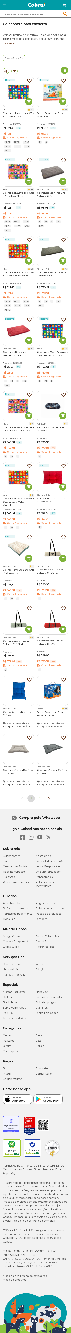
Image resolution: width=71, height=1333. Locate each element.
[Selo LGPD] (52, 1156)
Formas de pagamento (17, 913)
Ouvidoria (42, 919)
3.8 (66, 708)
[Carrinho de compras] (64, 5)
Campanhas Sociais (15, 866)
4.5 (66, 110)
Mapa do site (11, 1276)
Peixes (40, 1046)
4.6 (32, 189)
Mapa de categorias (34, 1276)
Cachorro (8, 1035)
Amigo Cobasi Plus (47, 936)
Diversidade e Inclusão (50, 861)
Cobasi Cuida (11, 946)
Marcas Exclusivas (14, 992)
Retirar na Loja (45, 946)
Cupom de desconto (49, 997)
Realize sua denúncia (16, 882)
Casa (39, 1040)
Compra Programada (16, 941)
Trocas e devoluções (48, 913)
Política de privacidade (50, 908)
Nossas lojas (43, 856)
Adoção (40, 969)
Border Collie (44, 1073)
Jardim (7, 1046)
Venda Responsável (48, 866)
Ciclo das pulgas (46, 1002)
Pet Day (8, 1013)
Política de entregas (15, 908)
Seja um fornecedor (48, 871)
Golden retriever (13, 1079)
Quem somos (11, 856)
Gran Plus (42, 1007)
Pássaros (8, 1040)
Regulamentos (45, 903)
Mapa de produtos (14, 1279)
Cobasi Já (41, 941)
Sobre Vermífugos (14, 1007)
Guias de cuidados (14, 1018)
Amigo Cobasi (12, 936)
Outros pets (10, 1051)
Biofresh (8, 997)
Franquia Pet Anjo (14, 974)
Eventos (8, 861)
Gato (39, 1035)
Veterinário (42, 964)
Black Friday (10, 1002)
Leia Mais (9, 43)
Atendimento (11, 903)
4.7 (32, 110)
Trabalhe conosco (14, 871)
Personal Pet (11, 969)
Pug (5, 1068)
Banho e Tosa (11, 964)
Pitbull (7, 1073)
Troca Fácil (9, 919)
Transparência (44, 877)
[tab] (6, 71)
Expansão (9, 877)
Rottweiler (42, 1068)
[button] (4, 5)
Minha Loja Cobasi (47, 1013)
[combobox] (35, 13)
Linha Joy (42, 992)
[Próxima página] (48, 798)
